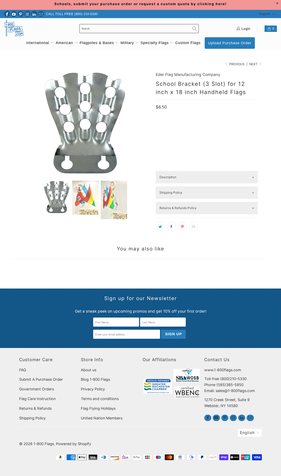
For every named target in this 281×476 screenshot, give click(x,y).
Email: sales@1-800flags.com (229, 391)
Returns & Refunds (35, 408)
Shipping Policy (32, 418)
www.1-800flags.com (222, 370)
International (38, 43)
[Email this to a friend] (193, 226)
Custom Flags (188, 43)
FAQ (22, 370)
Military (128, 43)
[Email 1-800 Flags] (41, 14)
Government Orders (36, 389)
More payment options (207, 167)
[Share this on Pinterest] (182, 226)
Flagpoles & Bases (97, 43)
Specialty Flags (155, 43)
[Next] (148, 123)
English (265, 14)
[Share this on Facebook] (171, 226)
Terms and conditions (100, 399)
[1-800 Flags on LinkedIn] (34, 14)
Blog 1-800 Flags (95, 379)
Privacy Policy (93, 389)
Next (253, 64)
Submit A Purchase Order (41, 379)
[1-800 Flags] (14, 28)
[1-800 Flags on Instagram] (27, 14)
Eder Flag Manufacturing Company (188, 74)
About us (88, 370)
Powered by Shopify (73, 444)
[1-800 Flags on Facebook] (7, 14)
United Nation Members (101, 418)
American (65, 43)
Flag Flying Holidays (98, 408)
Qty (158, 123)
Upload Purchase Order (229, 43)
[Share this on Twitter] (160, 226)
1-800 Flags (44, 444)
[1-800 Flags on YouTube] (14, 14)
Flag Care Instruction (37, 399)
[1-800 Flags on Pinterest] (20, 14)
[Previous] (23, 123)
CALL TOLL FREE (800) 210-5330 (72, 14)
